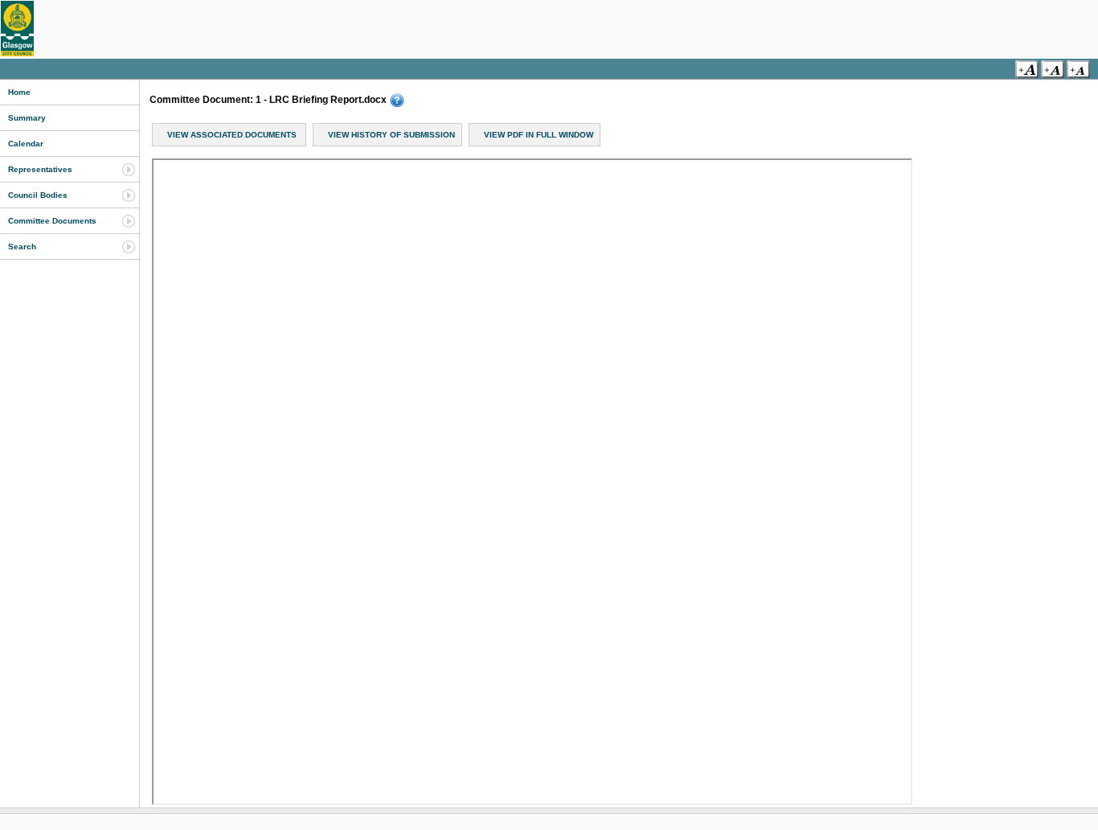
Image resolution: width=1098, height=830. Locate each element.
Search (22, 246)
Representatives (40, 169)
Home (19, 92)
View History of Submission (391, 134)
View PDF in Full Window (538, 134)
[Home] (17, 28)
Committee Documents (52, 220)
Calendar (25, 143)
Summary (27, 117)
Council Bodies (38, 195)
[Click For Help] (397, 100)
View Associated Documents (232, 134)
